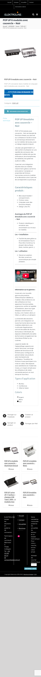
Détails (12, 469)
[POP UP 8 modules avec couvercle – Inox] (30, 482)
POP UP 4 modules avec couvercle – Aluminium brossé (11, 463)
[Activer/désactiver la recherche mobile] (33, 14)
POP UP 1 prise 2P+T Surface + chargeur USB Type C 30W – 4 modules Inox (10, 497)
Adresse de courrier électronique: (35, 559)
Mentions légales (28, 574)
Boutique (20, 528)
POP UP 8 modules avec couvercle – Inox (29, 495)
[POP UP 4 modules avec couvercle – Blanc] (30, 450)
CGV (35, 574)
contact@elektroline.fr (12, 560)
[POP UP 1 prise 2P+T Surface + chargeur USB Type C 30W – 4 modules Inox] (11, 482)
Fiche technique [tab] (6, 119)
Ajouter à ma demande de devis (18, 93)
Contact (20, 520)
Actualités (20, 524)
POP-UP (15, 103)
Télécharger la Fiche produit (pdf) (18, 111)
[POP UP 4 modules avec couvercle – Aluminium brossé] (11, 450)
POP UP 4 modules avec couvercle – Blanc (30, 463)
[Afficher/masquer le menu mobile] (37, 14)
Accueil (20, 516)
